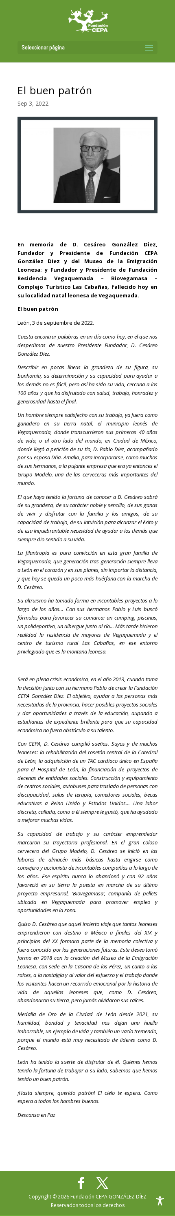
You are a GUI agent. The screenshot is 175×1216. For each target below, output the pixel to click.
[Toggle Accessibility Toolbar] (160, 1201)
